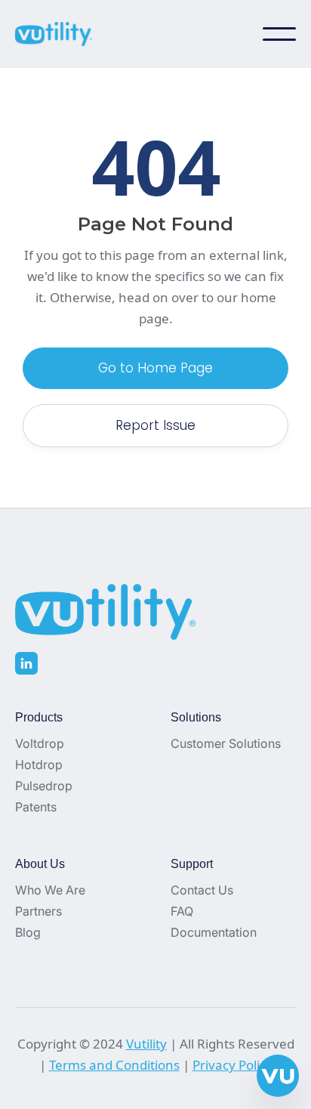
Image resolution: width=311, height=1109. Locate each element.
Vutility (146, 1043)
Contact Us (202, 889)
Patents (36, 806)
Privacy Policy (232, 1064)
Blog (28, 932)
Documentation (214, 932)
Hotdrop (39, 764)
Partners (38, 911)
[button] (279, 34)
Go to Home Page (155, 368)
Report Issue (155, 425)
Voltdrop (39, 743)
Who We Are (50, 889)
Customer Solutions (226, 743)
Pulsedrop (43, 785)
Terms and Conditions (114, 1064)
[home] (60, 34)
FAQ (182, 911)
